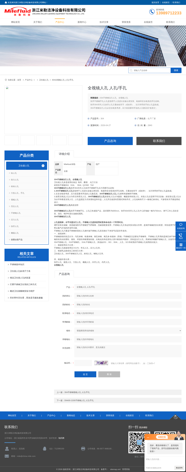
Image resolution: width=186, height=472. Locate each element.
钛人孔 (14, 173)
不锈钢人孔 (16, 213)
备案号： (105, 469)
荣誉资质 (126, 22)
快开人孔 (15, 226)
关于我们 (37, 22)
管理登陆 (126, 469)
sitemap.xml (115, 469)
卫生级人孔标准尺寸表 (20, 271)
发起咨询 (179, 468)
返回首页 (155, 2)
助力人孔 (15, 180)
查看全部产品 (16, 240)
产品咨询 (110, 141)
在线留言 (166, 2)
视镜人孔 (15, 200)
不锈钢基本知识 (17, 264)
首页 (19, 80)
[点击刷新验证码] (101, 363)
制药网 (61, 438)
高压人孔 (15, 206)
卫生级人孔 (44, 80)
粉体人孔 (15, 186)
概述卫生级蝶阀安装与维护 (22, 291)
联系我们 (176, 2)
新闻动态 (71, 415)
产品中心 (59, 22)
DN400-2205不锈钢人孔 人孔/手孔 (79, 400)
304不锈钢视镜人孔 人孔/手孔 (77, 392)
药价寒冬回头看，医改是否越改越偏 (26, 298)
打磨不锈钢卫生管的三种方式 (23, 284)
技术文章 (104, 22)
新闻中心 (82, 22)
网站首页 (15, 22)
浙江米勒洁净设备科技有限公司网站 (30, 2)
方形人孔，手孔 (17, 193)
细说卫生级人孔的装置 (20, 278)
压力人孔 (15, 220)
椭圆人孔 (15, 233)
